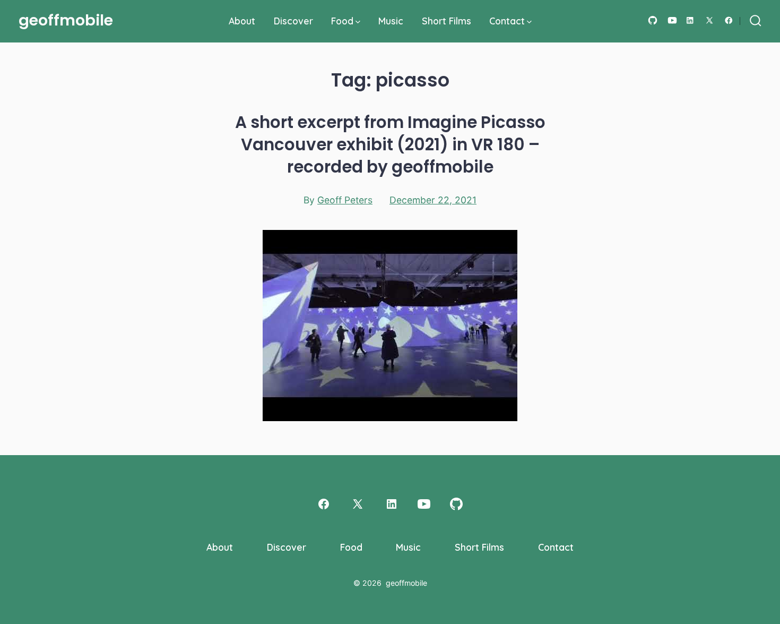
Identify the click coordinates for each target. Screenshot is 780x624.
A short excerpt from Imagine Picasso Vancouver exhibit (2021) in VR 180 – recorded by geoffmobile (390, 144)
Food (342, 21)
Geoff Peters (344, 200)
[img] (358, 22)
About (242, 21)
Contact (507, 21)
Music (390, 21)
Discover (293, 21)
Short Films (446, 21)
